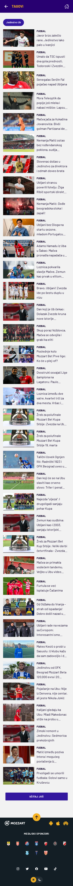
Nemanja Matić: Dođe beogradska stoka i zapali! (51, 208)
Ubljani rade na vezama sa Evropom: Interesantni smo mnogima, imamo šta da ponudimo (52, 630)
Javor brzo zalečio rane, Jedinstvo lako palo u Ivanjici (50, 40)
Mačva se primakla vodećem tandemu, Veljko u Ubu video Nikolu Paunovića (50, 567)
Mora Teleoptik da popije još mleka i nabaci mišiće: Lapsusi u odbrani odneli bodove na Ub (52, 103)
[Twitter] (27, 869)
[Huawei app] (65, 823)
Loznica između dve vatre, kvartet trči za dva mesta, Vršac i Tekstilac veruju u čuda (50, 398)
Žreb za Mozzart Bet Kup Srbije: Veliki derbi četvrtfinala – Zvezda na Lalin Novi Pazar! (52, 546)
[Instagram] (18, 869)
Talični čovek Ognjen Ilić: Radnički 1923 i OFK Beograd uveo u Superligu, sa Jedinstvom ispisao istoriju (51, 462)
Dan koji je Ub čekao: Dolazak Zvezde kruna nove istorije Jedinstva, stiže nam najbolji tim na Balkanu (52, 314)
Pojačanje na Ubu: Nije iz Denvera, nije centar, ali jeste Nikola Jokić (52, 693)
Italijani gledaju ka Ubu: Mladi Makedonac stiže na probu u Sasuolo (52, 714)
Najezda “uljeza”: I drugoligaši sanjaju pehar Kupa (49, 503)
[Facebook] (36, 869)
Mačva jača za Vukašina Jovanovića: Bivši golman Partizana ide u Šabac (52, 124)
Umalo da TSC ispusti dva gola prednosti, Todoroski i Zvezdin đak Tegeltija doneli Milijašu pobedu (51, 61)
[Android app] (51, 823)
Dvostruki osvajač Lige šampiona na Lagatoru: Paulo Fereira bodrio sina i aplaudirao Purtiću (52, 377)
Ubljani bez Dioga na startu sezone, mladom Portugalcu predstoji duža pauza (51, 229)
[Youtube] (46, 869)
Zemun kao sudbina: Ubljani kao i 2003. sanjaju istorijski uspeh (50, 525)
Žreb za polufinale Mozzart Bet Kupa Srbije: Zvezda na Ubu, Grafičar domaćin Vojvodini (52, 419)
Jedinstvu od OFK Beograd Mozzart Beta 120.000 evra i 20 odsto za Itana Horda (51, 672)
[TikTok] (55, 869)
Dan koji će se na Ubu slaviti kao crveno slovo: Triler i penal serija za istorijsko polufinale (51, 483)
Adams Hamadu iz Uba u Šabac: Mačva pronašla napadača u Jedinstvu (51, 251)
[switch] (36, 880)
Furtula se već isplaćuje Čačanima (50, 588)
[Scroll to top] (36, 817)
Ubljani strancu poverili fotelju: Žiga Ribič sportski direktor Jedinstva (52, 187)
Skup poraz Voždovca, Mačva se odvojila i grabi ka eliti (51, 334)
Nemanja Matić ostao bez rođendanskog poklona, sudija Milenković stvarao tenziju (51, 145)
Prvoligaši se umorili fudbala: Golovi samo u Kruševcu (52, 777)
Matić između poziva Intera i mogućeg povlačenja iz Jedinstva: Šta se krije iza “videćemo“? (52, 757)
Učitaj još (36, 796)
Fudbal (41, 31)
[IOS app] (58, 823)
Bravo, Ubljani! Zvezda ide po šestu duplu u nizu (52, 292)
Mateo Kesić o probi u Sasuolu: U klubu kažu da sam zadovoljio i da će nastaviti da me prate (51, 651)
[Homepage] (66, 6)
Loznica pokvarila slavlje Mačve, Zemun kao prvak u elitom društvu (51, 272)
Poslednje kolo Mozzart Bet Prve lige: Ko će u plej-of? (51, 355)
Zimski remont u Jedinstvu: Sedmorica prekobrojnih (52, 735)
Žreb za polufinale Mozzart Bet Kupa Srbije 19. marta (49, 440)
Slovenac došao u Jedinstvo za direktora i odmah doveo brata (52, 166)
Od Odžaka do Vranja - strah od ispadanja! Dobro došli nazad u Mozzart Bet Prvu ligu (51, 609)
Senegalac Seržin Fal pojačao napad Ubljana (52, 82)
